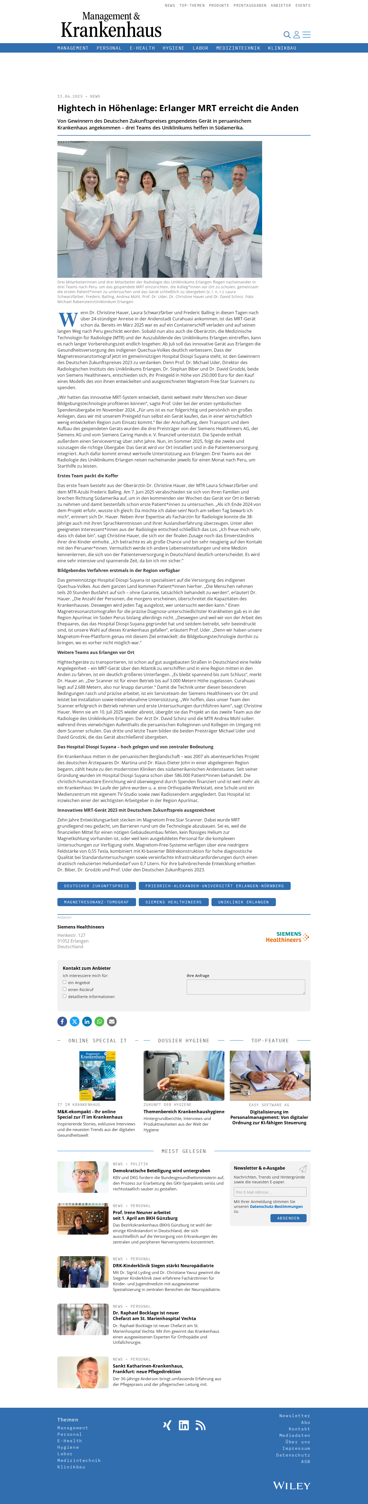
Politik (139, 1164)
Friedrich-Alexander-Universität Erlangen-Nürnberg (214, 885)
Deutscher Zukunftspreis (96, 885)
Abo (306, 1422)
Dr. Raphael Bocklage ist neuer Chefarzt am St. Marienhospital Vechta (154, 1315)
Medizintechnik (238, 48)
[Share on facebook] (62, 1021)
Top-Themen (192, 5)
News (170, 5)
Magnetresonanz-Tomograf (96, 902)
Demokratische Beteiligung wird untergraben (161, 1171)
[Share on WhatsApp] (99, 1021)
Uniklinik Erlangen (243, 902)
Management (73, 48)
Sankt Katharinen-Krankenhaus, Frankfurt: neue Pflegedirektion (148, 1369)
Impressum (296, 1448)
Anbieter (281, 5)
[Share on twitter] (74, 1021)
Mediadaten (295, 1435)
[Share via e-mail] (112, 1021)
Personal (109, 48)
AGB (306, 1461)
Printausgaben (250, 5)
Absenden (288, 1218)
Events (303, 5)
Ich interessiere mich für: (85, 975)
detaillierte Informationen (91, 996)
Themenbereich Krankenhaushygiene (184, 1112)
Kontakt (300, 1428)
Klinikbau (282, 48)
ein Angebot (79, 982)
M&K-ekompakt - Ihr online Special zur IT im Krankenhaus (90, 1114)
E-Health (142, 48)
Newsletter (295, 1415)
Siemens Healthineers (173, 902)
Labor (201, 48)
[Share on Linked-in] (87, 1021)
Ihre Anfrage (198, 975)
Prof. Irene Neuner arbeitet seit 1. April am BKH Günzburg (145, 1215)
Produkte (219, 5)
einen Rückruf (80, 989)
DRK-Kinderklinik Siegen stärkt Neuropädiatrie (163, 1266)
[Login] (296, 34)
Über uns (298, 1441)
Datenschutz (293, 1455)
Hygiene (174, 48)
